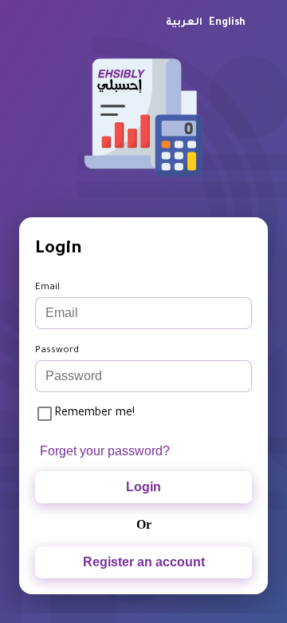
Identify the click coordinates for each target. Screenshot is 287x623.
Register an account (144, 562)
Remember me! (94, 413)
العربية (184, 23)
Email (47, 288)
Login (143, 487)
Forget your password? (105, 451)
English (227, 23)
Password (57, 351)
